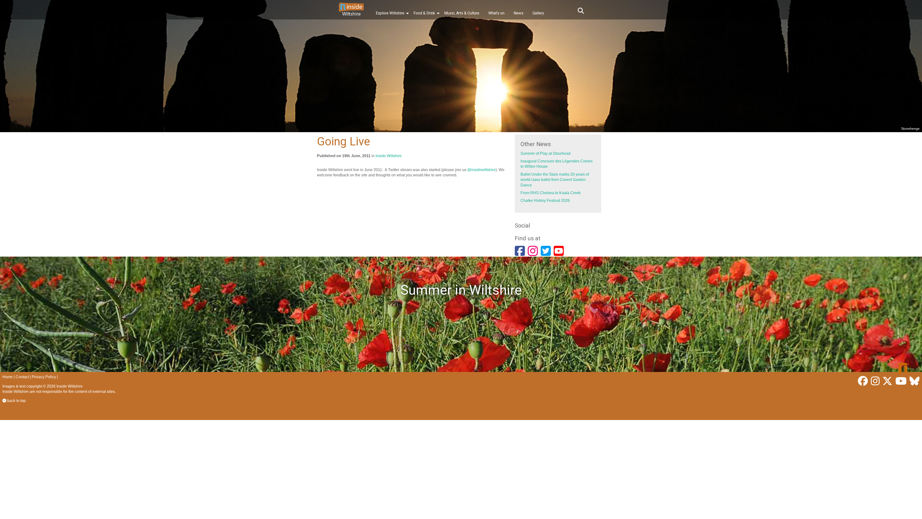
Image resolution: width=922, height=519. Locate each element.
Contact (22, 377)
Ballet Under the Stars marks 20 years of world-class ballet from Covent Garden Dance (555, 179)
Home (7, 377)
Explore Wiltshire (390, 13)
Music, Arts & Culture (461, 13)
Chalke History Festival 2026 (545, 200)
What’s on (496, 13)
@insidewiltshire (481, 170)
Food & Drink (424, 13)
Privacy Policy (44, 377)
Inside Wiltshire (389, 156)
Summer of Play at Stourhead (545, 153)
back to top (16, 401)
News (518, 13)
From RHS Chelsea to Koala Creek (551, 193)
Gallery (538, 13)
